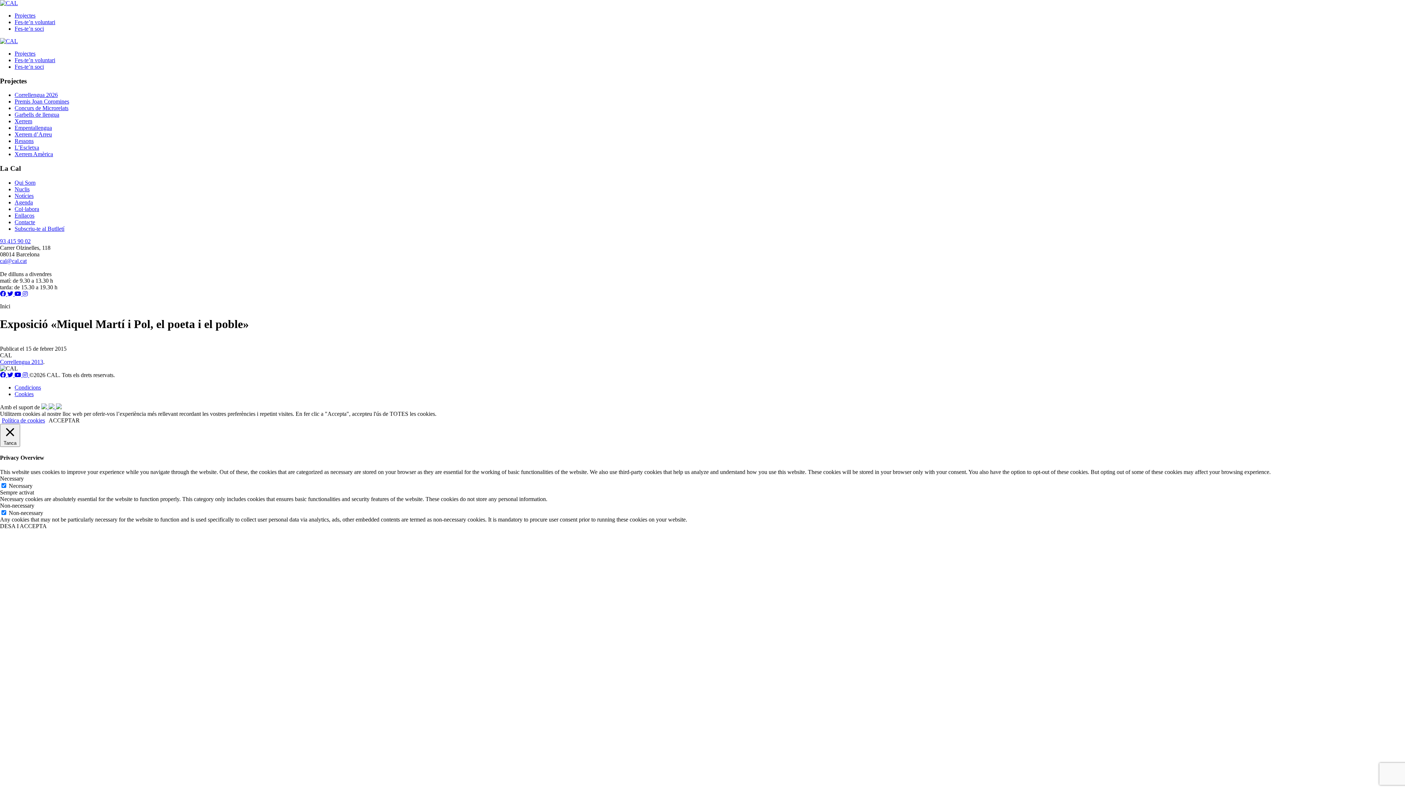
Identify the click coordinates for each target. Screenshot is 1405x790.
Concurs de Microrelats (41, 108)
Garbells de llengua (37, 115)
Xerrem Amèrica (34, 154)
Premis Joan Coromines (42, 101)
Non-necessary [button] (17, 506)
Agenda (24, 202)
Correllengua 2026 (36, 95)
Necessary (21, 486)
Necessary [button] (12, 478)
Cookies (24, 394)
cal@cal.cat (13, 261)
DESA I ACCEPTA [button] (23, 526)
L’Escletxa (27, 147)
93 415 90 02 (15, 241)
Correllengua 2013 (21, 362)
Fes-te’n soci (29, 29)
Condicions (28, 387)
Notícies (24, 196)
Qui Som (25, 183)
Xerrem (23, 121)
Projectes (25, 15)
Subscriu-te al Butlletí (39, 229)
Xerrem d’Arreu (33, 134)
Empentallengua (33, 128)
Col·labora (27, 209)
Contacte (25, 222)
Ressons (24, 141)
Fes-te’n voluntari (35, 22)
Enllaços (24, 215)
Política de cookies (23, 420)
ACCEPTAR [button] (64, 420)
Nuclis (22, 189)
